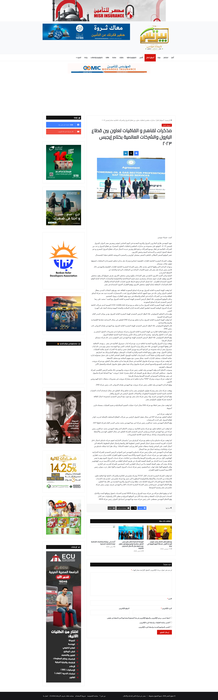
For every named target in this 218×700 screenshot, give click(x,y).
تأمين (141, 57)
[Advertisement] (109, 93)
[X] (131, 153)
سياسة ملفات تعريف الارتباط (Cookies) (62, 696)
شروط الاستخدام (80, 696)
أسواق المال (150, 57)
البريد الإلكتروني (166, 608)
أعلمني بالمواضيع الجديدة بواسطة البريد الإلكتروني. (154, 627)
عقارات (121, 57)
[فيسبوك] (136, 153)
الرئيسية (168, 120)
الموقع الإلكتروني (124, 608)
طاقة (107, 57)
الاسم (169, 599)
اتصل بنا (45, 696)
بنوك (158, 57)
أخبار (172, 57)
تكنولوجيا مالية (131, 57)
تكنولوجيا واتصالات (97, 57)
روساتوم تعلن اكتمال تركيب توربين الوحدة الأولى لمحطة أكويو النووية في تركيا (159, 544)
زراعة (85, 57)
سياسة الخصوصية (92, 696)
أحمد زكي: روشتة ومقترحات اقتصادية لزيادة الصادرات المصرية (103, 542)
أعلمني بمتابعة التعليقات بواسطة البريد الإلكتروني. (154, 622)
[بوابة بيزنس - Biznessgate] (154, 38)
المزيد (79, 57)
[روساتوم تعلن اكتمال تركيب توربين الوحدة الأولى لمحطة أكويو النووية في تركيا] (159, 532)
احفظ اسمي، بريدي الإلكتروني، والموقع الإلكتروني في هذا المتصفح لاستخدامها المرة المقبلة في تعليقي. (138, 618)
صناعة (114, 57)
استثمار (166, 57)
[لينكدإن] (125, 153)
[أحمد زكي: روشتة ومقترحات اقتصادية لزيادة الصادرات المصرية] (102, 532)
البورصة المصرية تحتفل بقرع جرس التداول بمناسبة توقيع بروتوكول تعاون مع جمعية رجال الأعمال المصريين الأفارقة (131, 545)
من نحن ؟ (102, 696)
